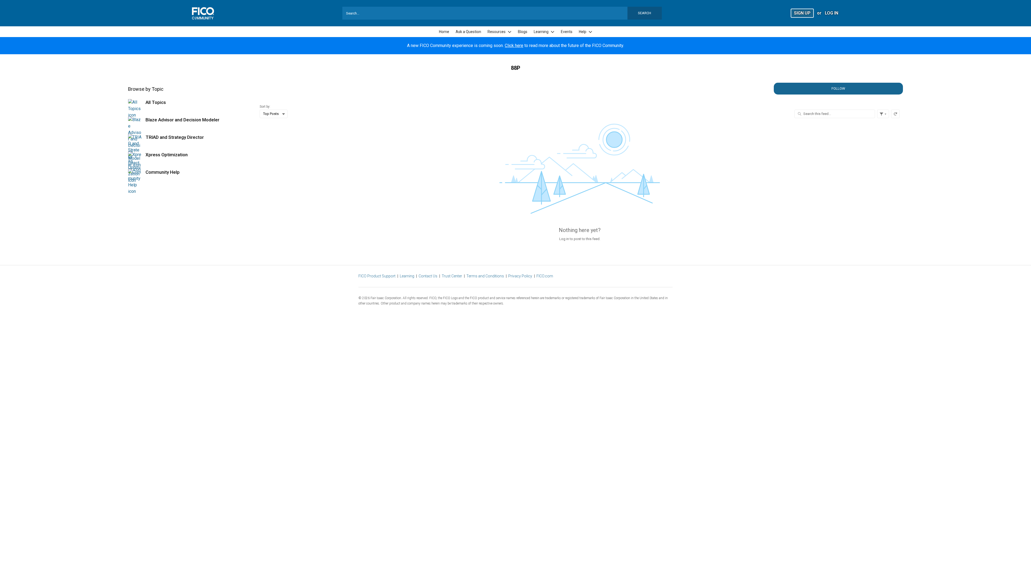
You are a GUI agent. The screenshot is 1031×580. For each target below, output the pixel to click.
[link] (444, 32)
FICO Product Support (376, 276)
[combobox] (502, 13)
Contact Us (428, 276)
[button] (802, 12)
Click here (514, 45)
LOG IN (831, 13)
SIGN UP (802, 13)
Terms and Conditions (485, 276)
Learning (407, 276)
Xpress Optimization (167, 154)
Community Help (163, 172)
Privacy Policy (520, 276)
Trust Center (452, 276)
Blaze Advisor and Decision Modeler (182, 119)
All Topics (156, 102)
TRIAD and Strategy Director (175, 137)
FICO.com (544, 276)
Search (644, 13)
